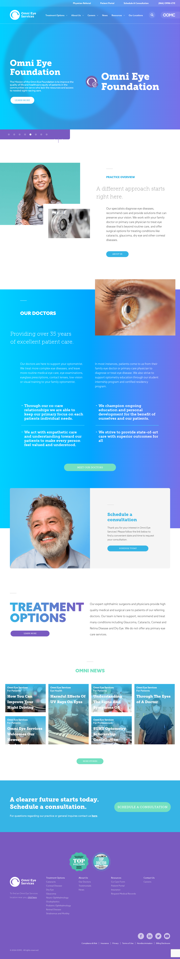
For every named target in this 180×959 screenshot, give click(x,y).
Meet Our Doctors (90, 467)
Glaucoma (51, 893)
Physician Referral (82, 3)
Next (63, 140)
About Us (76, 15)
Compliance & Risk (89, 943)
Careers (91, 15)
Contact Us (149, 877)
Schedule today (128, 548)
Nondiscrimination (144, 943)
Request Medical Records (123, 893)
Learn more (30, 633)
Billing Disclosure (163, 943)
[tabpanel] (90, 81)
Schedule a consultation (143, 807)
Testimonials (85, 885)
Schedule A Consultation (136, 3)
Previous (54, 140)
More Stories (90, 761)
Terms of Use (127, 943)
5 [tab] (30, 134)
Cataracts (51, 881)
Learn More (22, 100)
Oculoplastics (52, 901)
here (94, 816)
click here (32, 897)
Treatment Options (54, 15)
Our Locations (136, 15)
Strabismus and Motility (57, 913)
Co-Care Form (118, 881)
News (105, 15)
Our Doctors (85, 881)
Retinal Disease (53, 909)
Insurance (115, 889)
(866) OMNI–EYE (166, 3)
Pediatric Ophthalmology (58, 905)
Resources (117, 15)
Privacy (115, 943)
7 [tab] (41, 134)
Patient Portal (107, 3)
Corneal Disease (54, 885)
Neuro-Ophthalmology (57, 897)
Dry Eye (50, 889)
